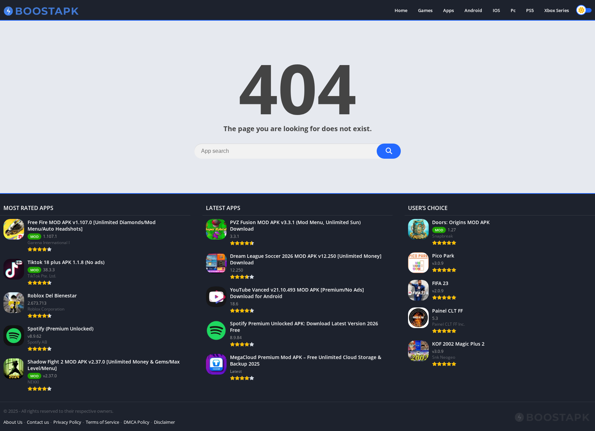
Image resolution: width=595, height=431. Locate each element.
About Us (12, 422)
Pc (513, 10)
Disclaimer (164, 422)
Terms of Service (102, 422)
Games (425, 10)
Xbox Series (556, 10)
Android (473, 10)
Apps (448, 10)
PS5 (530, 10)
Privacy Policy (67, 422)
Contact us (38, 422)
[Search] (389, 151)
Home (401, 10)
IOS (496, 10)
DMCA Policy (136, 422)
